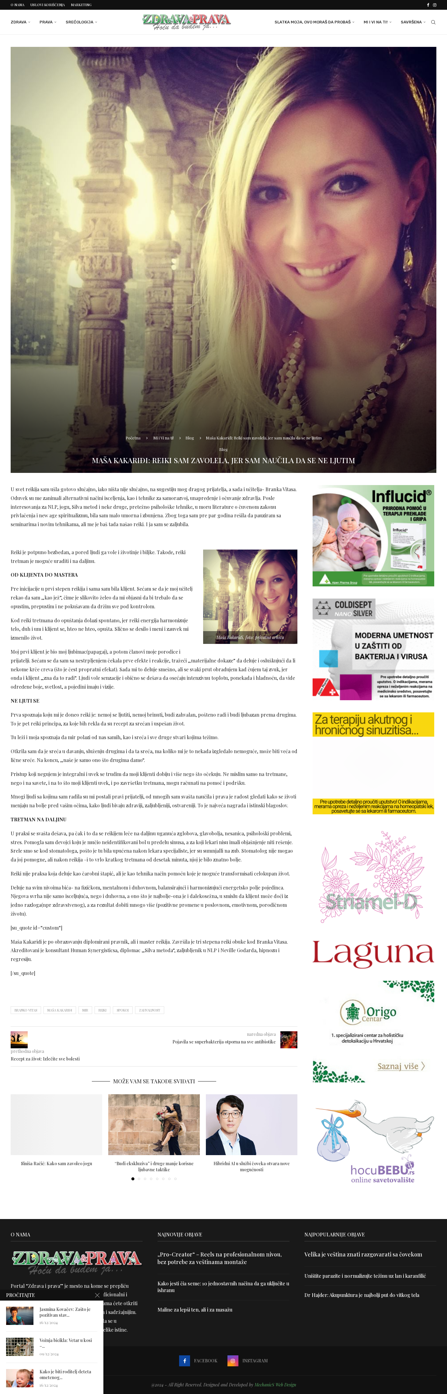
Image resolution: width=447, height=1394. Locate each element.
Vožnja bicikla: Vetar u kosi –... (66, 1343)
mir (85, 1010)
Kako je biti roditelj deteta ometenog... (65, 1374)
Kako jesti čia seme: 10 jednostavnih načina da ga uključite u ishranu (223, 1286)
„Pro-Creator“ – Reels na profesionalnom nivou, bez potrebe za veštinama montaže (220, 1258)
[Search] (433, 22)
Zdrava (18, 22)
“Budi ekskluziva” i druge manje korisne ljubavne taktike (154, 1166)
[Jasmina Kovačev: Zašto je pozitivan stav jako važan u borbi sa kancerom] (19, 1316)
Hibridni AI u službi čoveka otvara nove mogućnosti (251, 1166)
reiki (102, 1010)
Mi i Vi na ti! (376, 22)
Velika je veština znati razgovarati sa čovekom (363, 1254)
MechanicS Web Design (275, 1385)
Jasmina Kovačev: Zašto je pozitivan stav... (65, 1312)
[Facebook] (428, 5)
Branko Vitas (26, 1010)
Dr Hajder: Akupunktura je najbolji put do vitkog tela (361, 1295)
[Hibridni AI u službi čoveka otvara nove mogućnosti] (251, 1124)
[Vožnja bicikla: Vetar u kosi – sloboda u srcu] (19, 1347)
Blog (189, 437)
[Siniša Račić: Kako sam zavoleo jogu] (56, 1124)
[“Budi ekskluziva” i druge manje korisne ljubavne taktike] (154, 1124)
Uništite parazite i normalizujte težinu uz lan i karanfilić (365, 1276)
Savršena (411, 22)
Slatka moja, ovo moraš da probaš (313, 22)
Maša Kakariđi (59, 1010)
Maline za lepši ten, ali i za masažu (195, 1309)
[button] (19, 1137)
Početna (133, 437)
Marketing (81, 4)
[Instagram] (434, 5)
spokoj (123, 1010)
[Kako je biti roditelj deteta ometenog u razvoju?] (19, 1378)
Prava (46, 22)
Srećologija (79, 22)
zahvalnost (149, 1010)
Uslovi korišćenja (47, 4)
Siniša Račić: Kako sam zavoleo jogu (56, 1163)
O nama (17, 4)
